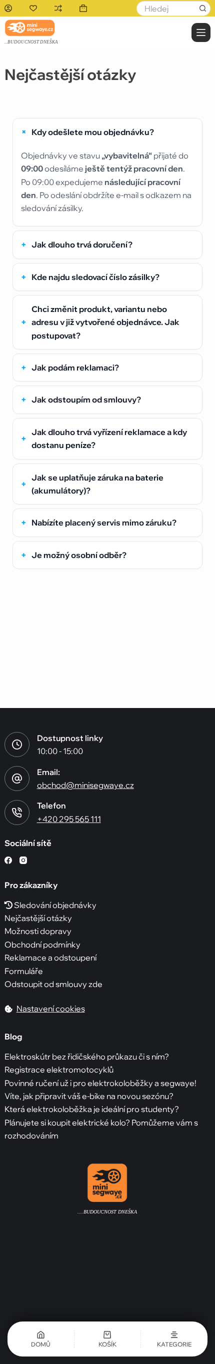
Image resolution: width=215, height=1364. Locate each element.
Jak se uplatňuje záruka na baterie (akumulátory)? (98, 484)
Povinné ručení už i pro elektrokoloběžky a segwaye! (100, 1083)
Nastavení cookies (50, 1009)
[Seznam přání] (33, 8)
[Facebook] (8, 860)
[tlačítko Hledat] (203, 8)
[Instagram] (23, 860)
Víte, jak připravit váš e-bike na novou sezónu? (89, 1096)
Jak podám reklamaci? (75, 367)
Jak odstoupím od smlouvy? (86, 399)
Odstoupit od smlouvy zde (53, 984)
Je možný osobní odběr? (79, 555)
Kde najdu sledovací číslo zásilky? (96, 277)
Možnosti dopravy (38, 931)
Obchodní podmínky (42, 945)
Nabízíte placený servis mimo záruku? (104, 523)
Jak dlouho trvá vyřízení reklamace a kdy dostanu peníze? (109, 438)
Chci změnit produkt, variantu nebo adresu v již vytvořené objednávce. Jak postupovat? (106, 322)
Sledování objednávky (54, 905)
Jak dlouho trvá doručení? (82, 245)
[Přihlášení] (8, 8)
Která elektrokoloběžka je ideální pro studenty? (91, 1109)
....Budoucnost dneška (107, 1211)
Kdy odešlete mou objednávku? (93, 132)
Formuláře (23, 971)
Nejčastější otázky (38, 918)
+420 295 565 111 (69, 819)
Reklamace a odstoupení (50, 957)
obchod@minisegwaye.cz (85, 785)
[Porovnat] (58, 8)
